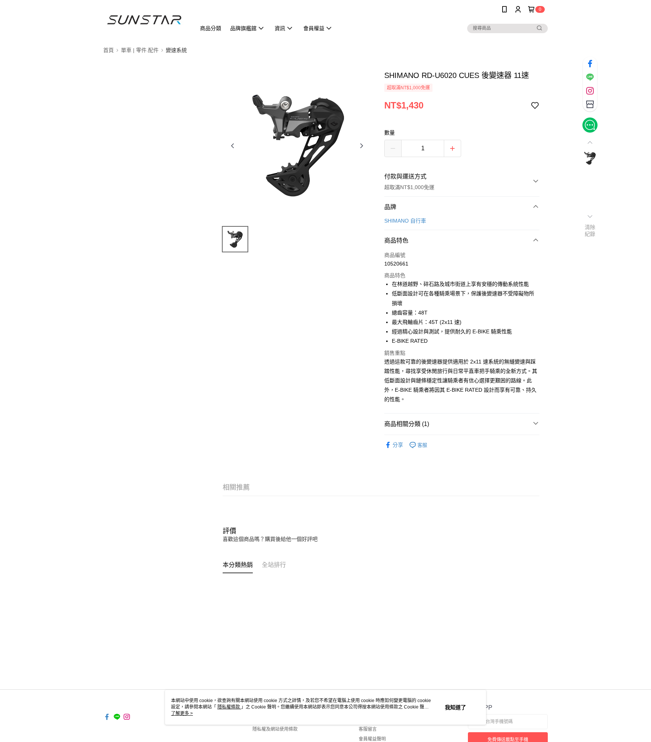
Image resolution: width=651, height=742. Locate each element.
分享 (398, 445)
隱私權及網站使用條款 (275, 729)
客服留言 (368, 729)
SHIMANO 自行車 (405, 221)
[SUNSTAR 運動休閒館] (145, 20)
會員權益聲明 (372, 739)
